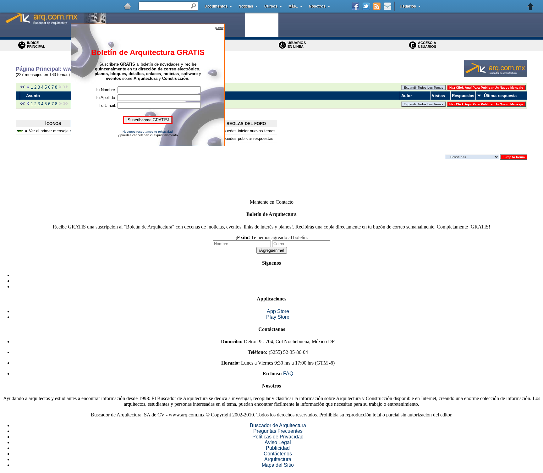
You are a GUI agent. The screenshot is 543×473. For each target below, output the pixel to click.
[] (219, 28)
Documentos (216, 6)
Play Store (277, 317)
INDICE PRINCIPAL (36, 44)
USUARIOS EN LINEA (297, 44)
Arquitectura (277, 459)
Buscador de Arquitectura (278, 425)
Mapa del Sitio (278, 465)
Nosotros (317, 6)
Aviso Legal (278, 442)
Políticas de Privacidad (278, 436)
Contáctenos (278, 453)
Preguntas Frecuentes (278, 431)
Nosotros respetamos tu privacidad (148, 131)
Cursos (270, 6)
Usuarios (408, 6)
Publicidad (278, 448)
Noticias (246, 6)
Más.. (293, 6)
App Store (278, 311)
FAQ (288, 373)
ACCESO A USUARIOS (427, 44)
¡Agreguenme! (271, 250)
